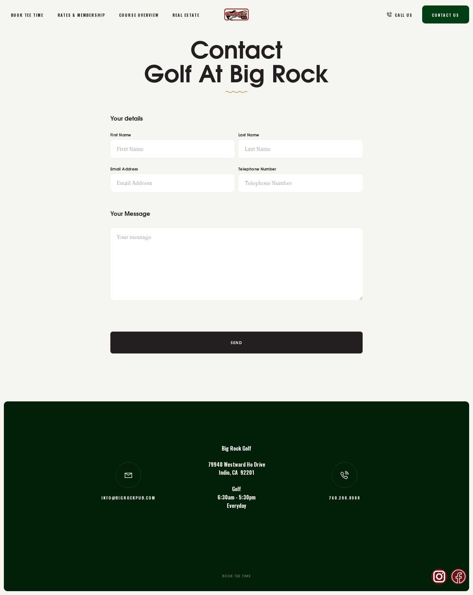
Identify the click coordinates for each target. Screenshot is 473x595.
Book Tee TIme (27, 15)
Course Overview (139, 15)
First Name (120, 135)
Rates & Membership (81, 15)
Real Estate (185, 15)
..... (458, 576)
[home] (236, 14)
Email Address (124, 169)
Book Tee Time (236, 576)
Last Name (248, 135)
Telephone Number (257, 169)
